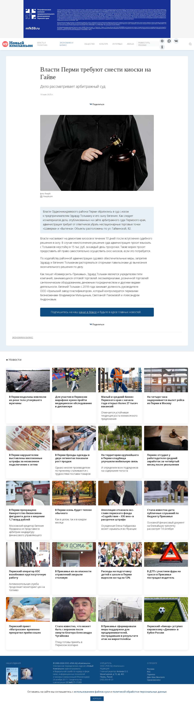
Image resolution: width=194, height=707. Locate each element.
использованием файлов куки (92, 691)
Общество (89, 44)
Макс (154, 677)
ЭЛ (74, 682)
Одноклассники (154, 680)
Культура (103, 44)
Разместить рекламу (144, 43)
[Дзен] (162, 41)
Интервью (117, 44)
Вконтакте (160, 677)
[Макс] (169, 41)
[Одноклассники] (162, 47)
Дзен (149, 677)
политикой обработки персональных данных (139, 691)
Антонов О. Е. (122, 671)
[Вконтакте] (176, 41)
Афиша (130, 44)
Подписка (151, 674)
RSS (148, 671)
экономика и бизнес (22, 337)
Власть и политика (42, 43)
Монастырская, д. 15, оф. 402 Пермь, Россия (112, 675)
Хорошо (97, 698)
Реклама (150, 669)
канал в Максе (88, 312)
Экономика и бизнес (66, 43)
